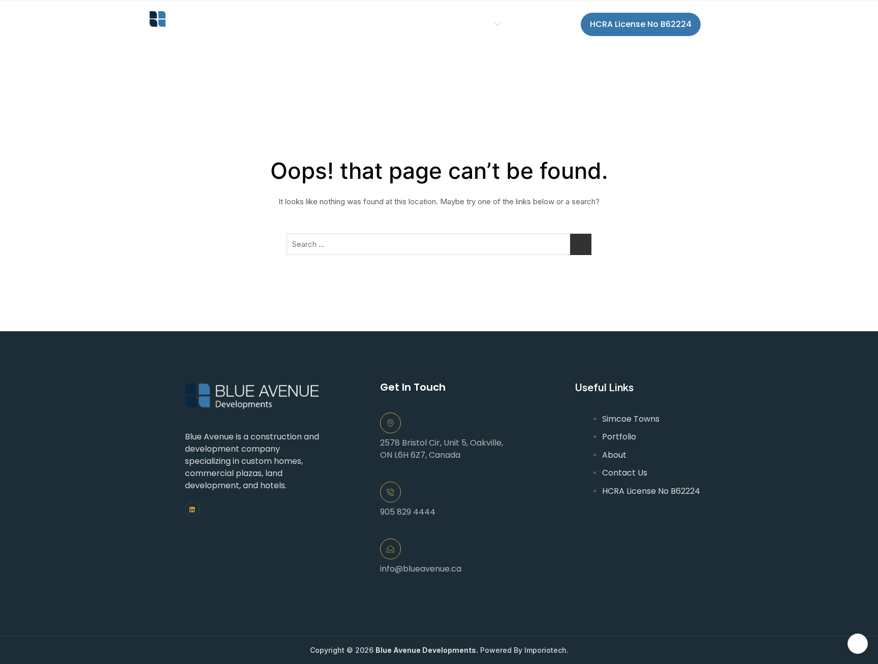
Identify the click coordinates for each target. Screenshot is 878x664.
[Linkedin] (192, 509)
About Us (346, 24)
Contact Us (547, 24)
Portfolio (403, 24)
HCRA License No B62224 (641, 24)
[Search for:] (439, 244)
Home (295, 24)
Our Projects (466, 24)
